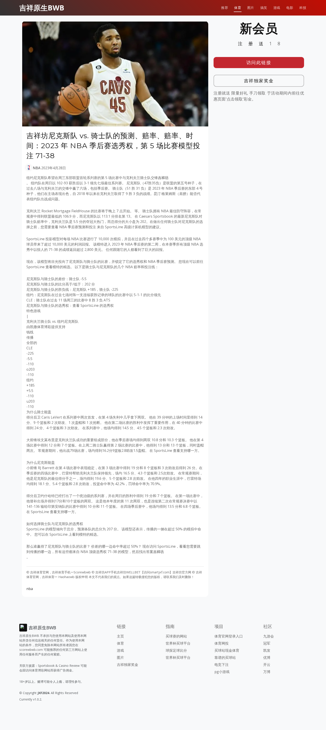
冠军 (266, 643)
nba (29, 588)
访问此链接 (258, 62)
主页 (120, 636)
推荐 (224, 8)
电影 (289, 8)
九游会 (268, 636)
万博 (266, 671)
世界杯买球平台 (178, 643)
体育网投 (221, 643)
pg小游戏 (222, 671)
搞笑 (263, 8)
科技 (302, 8)
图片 (250, 8)
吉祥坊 (163, 177)
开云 (266, 664)
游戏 (276, 8)
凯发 (266, 650)
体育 (237, 8)
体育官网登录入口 (228, 636)
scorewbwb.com (31, 649)
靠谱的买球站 (225, 657)
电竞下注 (221, 664)
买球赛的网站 (176, 636)
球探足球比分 (176, 650)
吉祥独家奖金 (259, 81)
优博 (266, 657)
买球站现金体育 (226, 650)
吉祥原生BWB (41, 7)
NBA (36, 167)
